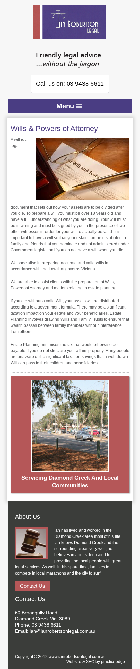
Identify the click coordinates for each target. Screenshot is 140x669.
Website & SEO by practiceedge (95, 661)
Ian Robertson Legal (69, 22)
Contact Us (32, 586)
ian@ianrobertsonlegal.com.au (62, 631)
